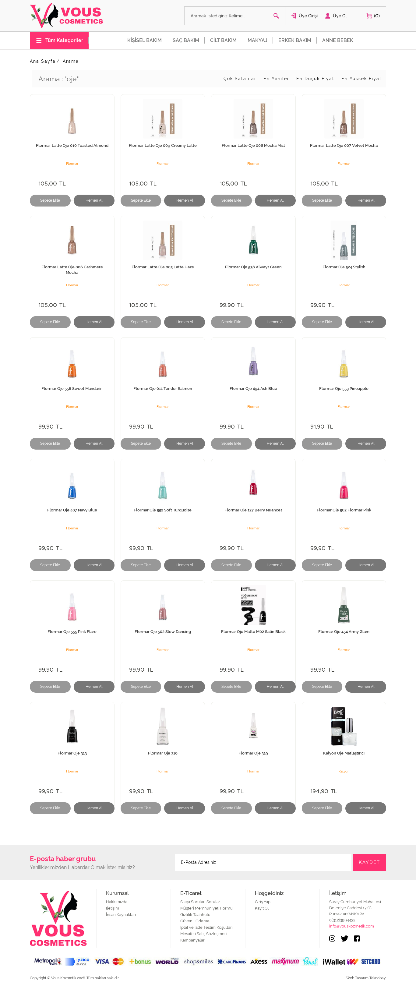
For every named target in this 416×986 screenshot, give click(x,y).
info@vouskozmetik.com (351, 926)
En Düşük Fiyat (315, 78)
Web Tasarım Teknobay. (366, 978)
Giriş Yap (262, 901)
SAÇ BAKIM (186, 40)
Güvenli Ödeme (195, 921)
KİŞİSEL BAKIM (144, 40)
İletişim (112, 908)
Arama (71, 61)
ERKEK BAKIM (294, 40)
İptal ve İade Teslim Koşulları (206, 927)
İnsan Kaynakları (121, 914)
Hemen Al (94, 200)
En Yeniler (276, 78)
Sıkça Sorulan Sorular (200, 901)
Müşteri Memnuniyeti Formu (206, 908)
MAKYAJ (257, 40)
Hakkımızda (116, 901)
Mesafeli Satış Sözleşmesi (203, 933)
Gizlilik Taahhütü (195, 914)
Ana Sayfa (43, 61)
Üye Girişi (308, 15)
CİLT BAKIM (223, 40)
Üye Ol (340, 15)
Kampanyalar (192, 940)
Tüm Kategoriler (64, 40)
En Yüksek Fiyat (361, 78)
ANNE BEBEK (337, 40)
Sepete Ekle (50, 200)
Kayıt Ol (262, 908)
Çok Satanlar (240, 78)
